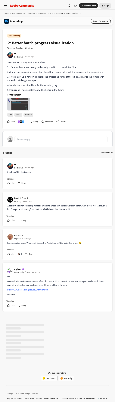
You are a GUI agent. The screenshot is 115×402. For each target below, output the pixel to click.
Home (6, 13)
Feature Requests (44, 13)
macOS (18, 115)
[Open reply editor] (57, 139)
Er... (15, 53)
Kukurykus (18, 235)
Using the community (14, 398)
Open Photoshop (100, 21)
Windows (28, 115)
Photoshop (31, 13)
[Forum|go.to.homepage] (22, 5)
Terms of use (29, 398)
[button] (5, 6)
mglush (17, 269)
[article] (57, 174)
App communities (18, 13)
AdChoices (104, 398)
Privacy (39, 398)
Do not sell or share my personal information (78, 398)
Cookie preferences (51, 398)
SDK (10, 115)
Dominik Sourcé (21, 198)
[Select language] (75, 5)
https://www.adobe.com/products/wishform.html (27, 289)
